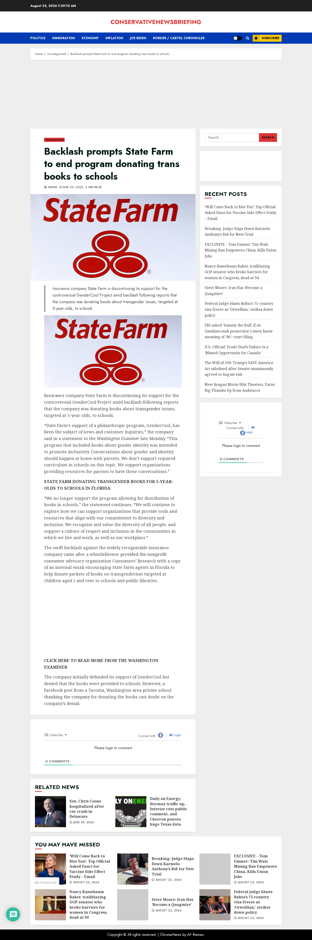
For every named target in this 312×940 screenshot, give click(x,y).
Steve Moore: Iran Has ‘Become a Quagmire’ (132, 904)
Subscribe (270, 38)
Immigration (63, 38)
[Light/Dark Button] (237, 38)
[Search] (247, 38)
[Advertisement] (156, 97)
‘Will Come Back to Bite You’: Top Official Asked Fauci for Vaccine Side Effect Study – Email (240, 212)
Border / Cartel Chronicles (179, 38)
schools (105, 415)
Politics (37, 38)
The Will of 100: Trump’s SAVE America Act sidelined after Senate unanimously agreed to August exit (239, 368)
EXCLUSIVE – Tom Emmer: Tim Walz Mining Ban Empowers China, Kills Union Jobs (240, 250)
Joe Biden (138, 38)
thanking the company (67, 697)
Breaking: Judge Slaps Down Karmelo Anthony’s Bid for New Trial (132, 869)
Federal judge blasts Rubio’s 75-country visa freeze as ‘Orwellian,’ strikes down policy (239, 309)
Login (177, 735)
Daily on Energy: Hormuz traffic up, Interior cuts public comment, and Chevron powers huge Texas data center (130, 811)
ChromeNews (170, 934)
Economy (90, 38)
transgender (148, 408)
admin (52, 187)
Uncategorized (54, 139)
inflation (114, 38)
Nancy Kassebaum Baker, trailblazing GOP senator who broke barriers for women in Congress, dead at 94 (237, 272)
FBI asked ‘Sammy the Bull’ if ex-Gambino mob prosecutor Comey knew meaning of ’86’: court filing (239, 331)
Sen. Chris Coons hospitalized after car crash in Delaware (50, 811)
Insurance (54, 395)
